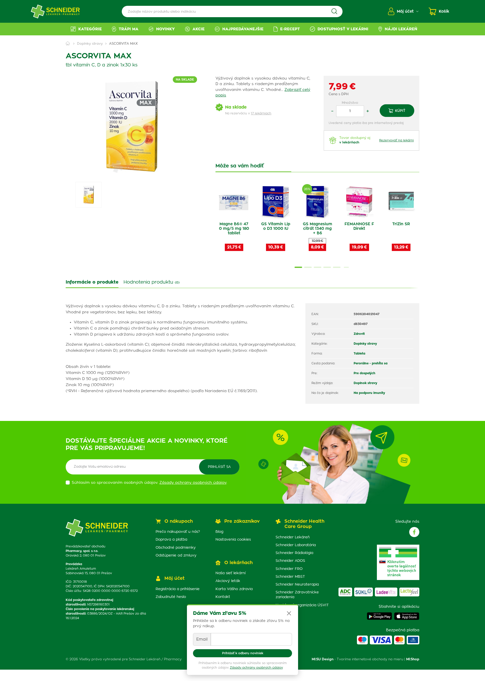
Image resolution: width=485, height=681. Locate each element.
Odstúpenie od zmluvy (176, 555)
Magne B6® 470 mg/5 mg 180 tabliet (234, 228)
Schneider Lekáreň (293, 537)
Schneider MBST (290, 576)
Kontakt (222, 597)
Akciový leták (227, 581)
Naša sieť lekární (230, 573)
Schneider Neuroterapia (297, 584)
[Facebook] (414, 532)
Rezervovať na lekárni (396, 140)
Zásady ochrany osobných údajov (256, 667)
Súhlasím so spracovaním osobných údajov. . (149, 483)
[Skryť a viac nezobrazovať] (289, 613)
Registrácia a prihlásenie (178, 589)
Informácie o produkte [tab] (92, 282)
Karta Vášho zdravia (234, 589)
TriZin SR (401, 224)
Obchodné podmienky (176, 547)
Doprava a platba (171, 539)
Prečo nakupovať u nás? (178, 532)
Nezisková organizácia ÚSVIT (302, 605)
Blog (219, 532)
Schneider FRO (289, 569)
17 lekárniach (261, 113)
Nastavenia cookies (233, 539)
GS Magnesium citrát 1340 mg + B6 (317, 228)
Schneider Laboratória (296, 545)
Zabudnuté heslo (171, 597)
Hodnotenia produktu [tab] (152, 282)
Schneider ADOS (290, 561)
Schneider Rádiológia (294, 553)
